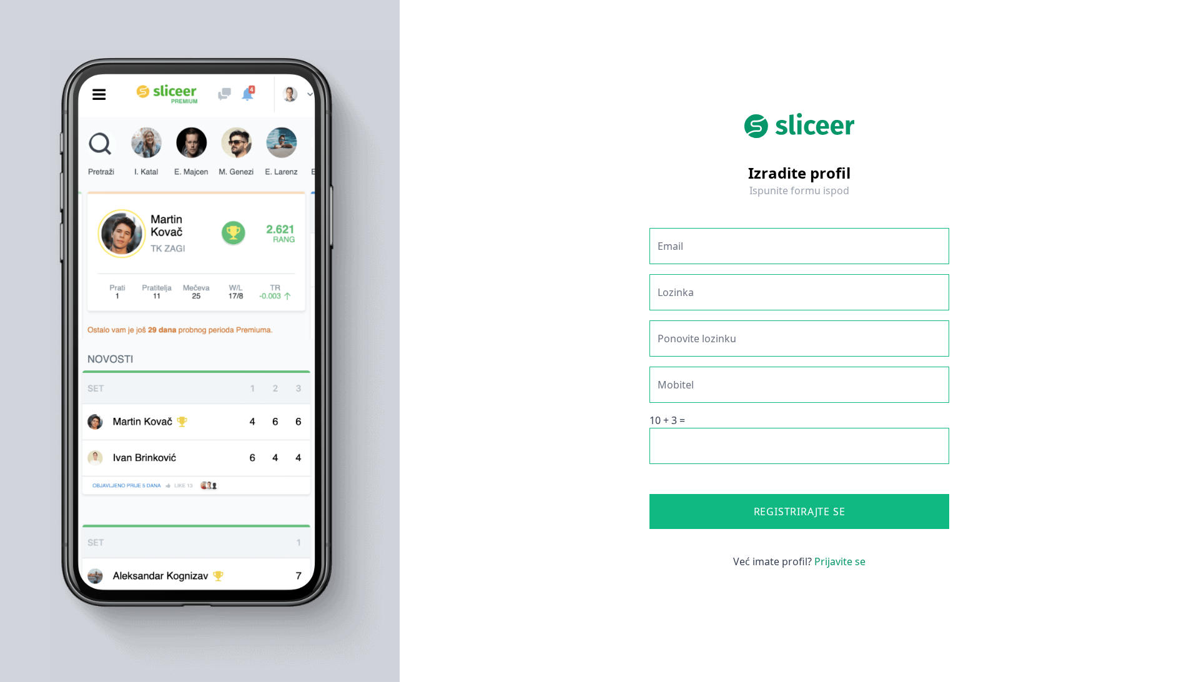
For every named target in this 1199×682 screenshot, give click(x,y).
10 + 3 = (667, 420)
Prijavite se (840, 561)
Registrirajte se (800, 511)
